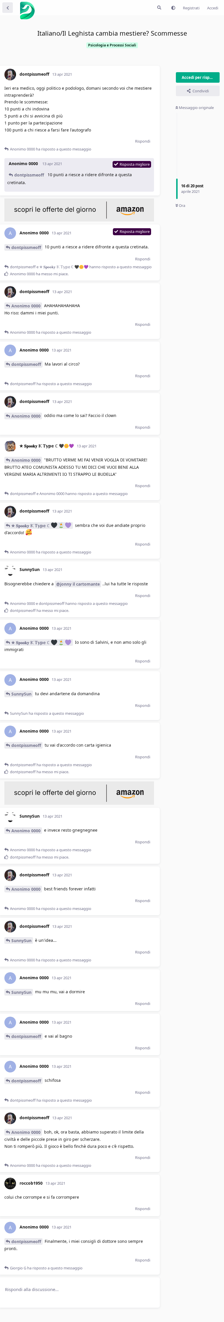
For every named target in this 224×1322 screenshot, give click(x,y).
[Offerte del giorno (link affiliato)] (79, 220)
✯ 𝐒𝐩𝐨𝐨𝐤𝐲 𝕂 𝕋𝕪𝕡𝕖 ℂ (31, 525)
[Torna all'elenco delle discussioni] (7, 7)
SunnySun (21, 694)
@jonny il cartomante (78, 584)
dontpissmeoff (29, 175)
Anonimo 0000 (26, 306)
